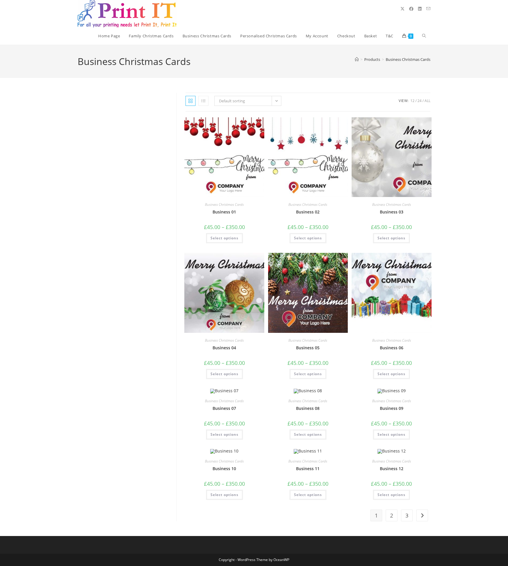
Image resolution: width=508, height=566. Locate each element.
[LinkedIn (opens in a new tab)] (420, 9)
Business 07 (224, 408)
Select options (224, 238)
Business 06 (391, 347)
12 (412, 100)
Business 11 (308, 468)
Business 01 (224, 212)
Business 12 (391, 468)
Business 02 (308, 212)
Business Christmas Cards (408, 59)
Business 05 (308, 347)
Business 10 (224, 468)
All (427, 100)
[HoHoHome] (357, 59)
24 (419, 100)
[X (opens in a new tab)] (402, 9)
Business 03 (391, 212)
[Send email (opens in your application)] (428, 8)
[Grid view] (190, 101)
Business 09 (391, 408)
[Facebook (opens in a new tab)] (411, 9)
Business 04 (224, 347)
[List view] (203, 101)
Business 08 (308, 408)
